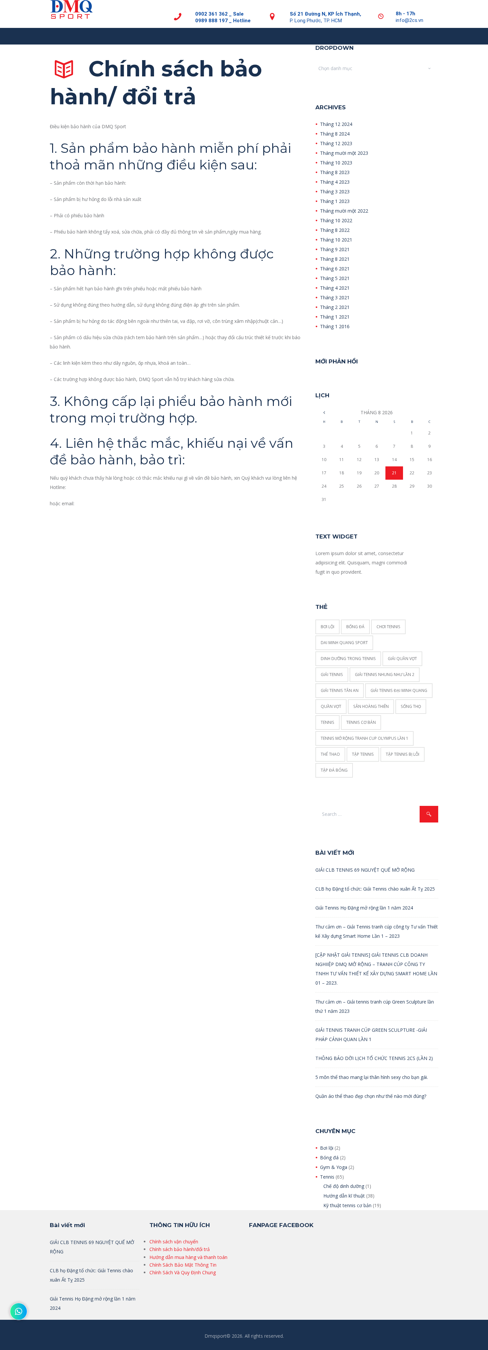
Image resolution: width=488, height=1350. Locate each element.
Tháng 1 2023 (335, 201)
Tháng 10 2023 (336, 162)
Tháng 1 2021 (335, 317)
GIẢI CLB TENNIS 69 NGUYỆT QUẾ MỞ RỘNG (365, 870)
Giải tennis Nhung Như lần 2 (384, 674)
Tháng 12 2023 (336, 143)
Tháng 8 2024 (335, 134)
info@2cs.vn (409, 20)
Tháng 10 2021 (336, 240)
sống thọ (411, 706)
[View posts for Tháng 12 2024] (324, 412)
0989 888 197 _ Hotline (223, 21)
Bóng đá (329, 1157)
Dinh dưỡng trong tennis (348, 658)
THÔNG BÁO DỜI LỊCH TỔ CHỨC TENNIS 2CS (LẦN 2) (374, 1058)
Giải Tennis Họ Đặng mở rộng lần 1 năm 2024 (364, 908)
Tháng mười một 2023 (344, 153)
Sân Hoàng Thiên (371, 706)
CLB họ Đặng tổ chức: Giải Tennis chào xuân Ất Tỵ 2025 (375, 889)
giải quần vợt (402, 658)
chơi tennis (388, 626)
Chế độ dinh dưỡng (343, 1186)
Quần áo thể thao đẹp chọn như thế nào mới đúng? (370, 1096)
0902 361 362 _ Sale (219, 14)
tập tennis (363, 754)
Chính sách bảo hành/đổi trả (179, 1249)
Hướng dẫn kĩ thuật (344, 1196)
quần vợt (331, 706)
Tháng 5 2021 (335, 278)
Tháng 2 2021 (335, 307)
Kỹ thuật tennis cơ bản (347, 1205)
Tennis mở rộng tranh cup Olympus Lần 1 (364, 738)
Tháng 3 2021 (335, 297)
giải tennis (332, 674)
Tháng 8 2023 (335, 172)
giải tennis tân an (340, 690)
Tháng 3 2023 (335, 191)
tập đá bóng (334, 770)
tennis (327, 722)
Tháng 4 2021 (335, 288)
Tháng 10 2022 (336, 220)
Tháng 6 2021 (335, 268)
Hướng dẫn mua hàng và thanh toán (188, 1257)
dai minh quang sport (344, 642)
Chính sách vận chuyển (173, 1241)
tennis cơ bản (361, 722)
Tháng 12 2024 (336, 124)
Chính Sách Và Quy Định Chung (182, 1272)
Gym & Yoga (333, 1167)
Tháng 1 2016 (335, 326)
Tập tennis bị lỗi (402, 754)
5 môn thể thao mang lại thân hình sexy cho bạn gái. (371, 1077)
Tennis (327, 1177)
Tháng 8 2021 (335, 259)
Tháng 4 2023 (335, 182)
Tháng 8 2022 (335, 230)
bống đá (355, 626)
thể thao (330, 754)
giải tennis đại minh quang (398, 690)
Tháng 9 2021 (335, 249)
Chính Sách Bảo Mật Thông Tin (182, 1265)
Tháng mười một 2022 (344, 211)
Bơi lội (327, 626)
